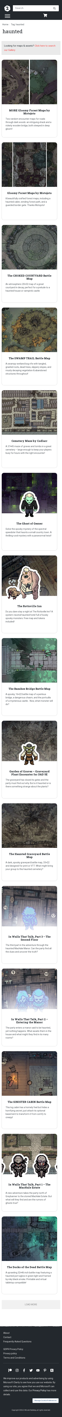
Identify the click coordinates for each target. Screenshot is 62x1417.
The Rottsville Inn (31, 594)
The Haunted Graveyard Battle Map (31, 842)
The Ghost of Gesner (31, 512)
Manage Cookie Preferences (45, 1400)
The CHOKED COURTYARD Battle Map (31, 264)
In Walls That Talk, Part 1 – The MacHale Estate (31, 1173)
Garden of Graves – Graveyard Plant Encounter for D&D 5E (31, 759)
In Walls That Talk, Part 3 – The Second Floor (31, 925)
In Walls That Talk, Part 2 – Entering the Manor (31, 1007)
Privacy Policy (39, 1390)
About (6, 1333)
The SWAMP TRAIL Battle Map (31, 346)
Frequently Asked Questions (17, 1341)
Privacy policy (10, 1353)
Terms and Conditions (14, 1357)
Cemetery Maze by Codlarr (31, 429)
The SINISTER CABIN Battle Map (31, 1090)
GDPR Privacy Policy (13, 1349)
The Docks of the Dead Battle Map (31, 1255)
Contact (7, 1337)
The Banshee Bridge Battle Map (31, 677)
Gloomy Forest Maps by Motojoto (31, 181)
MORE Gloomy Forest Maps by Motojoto (31, 98)
